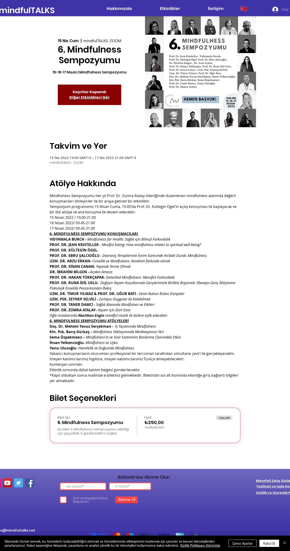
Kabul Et (269, 543)
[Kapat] (284, 543)
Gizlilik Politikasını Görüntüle (200, 545)
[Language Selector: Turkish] (246, 8)
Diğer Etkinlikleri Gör (89, 97)
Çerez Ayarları (242, 543)
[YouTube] (7, 482)
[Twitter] (18, 482)
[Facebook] (29, 482)
